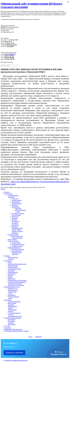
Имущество (11, 278)
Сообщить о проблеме (14, 353)
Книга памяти (12, 239)
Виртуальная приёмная (12, 304)
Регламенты (11, 295)
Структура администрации (17, 199)
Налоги (10, 277)
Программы (11, 274)
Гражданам (7, 300)
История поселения (18, 249)
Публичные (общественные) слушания (16, 331)
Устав (9, 262)
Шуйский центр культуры (13, 258)
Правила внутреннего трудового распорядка (16, 222)
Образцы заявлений (14, 301)
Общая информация (14, 247)
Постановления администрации (13, 266)
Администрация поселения (13, 196)
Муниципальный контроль (12, 318)
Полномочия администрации (17, 202)
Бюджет (10, 275)
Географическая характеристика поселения (17, 252)
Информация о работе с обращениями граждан (12, 309)
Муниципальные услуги (12, 287)
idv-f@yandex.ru (10, 54)
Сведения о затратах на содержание (18, 214)
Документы (8, 260)
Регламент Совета (17, 246)
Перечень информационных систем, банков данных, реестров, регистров (17, 230)
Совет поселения (13, 241)
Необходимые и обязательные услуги (13, 291)
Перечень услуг (13, 288)
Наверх (3, 189)
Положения (11, 319)
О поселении (8, 194)
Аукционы (7, 327)
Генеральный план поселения (17, 280)
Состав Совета (16, 243)
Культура (7, 256)
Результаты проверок (15, 217)
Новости (7, 192)
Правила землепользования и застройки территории (17, 282)
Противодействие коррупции (17, 264)
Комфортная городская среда (13, 329)
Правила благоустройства (16, 285)
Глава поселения (13, 234)
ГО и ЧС (7, 326)
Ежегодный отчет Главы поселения (17, 237)
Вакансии (18, 208)
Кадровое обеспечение (16, 206)
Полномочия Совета (18, 244)
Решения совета (13, 272)
